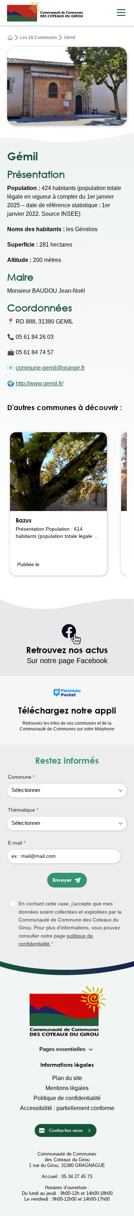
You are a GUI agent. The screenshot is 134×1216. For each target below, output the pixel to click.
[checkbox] (68, 924)
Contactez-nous (66, 1130)
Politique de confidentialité (67, 1098)
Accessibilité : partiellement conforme (67, 1108)
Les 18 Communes (38, 37)
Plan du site (67, 1078)
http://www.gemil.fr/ (39, 383)
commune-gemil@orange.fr (50, 368)
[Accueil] (10, 37)
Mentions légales (67, 1088)
